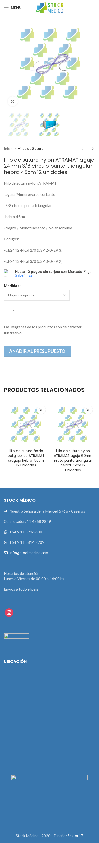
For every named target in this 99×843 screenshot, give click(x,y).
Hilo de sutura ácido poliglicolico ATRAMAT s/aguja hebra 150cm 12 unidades (26, 458)
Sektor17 (75, 835)
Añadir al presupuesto (37, 351)
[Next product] (92, 148)
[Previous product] (82, 148)
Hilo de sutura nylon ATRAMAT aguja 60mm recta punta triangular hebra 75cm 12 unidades (73, 460)
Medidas (11, 285)
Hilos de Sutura (31, 148)
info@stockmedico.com (28, 552)
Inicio (8, 148)
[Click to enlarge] (13, 101)
